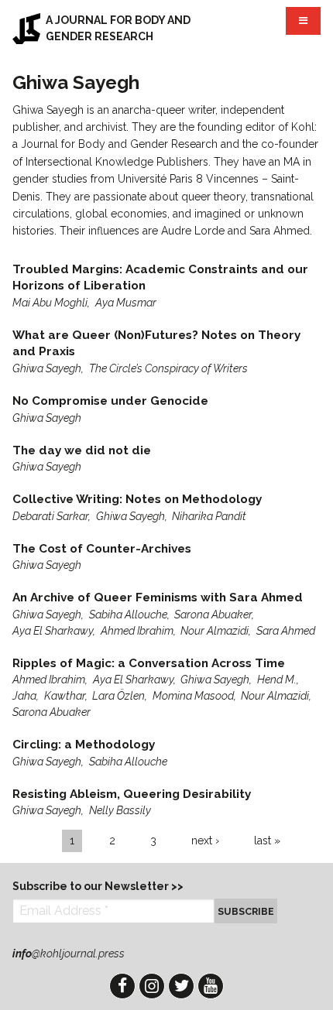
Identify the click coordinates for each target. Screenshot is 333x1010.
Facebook (122, 986)
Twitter (181, 986)
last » (267, 840)
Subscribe (246, 911)
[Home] (26, 28)
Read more (166, 286)
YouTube (210, 986)
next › (205, 840)
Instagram (152, 986)
